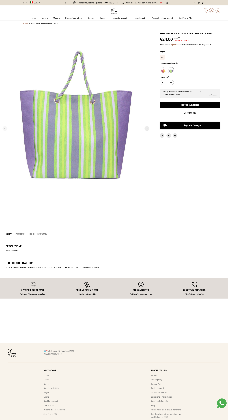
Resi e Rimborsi (157, 388)
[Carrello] (218, 10)
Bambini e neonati (119, 18)
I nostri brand (139, 18)
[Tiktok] (202, 2)
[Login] (211, 10)
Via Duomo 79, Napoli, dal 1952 (61, 351)
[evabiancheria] (114, 10)
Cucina (103, 18)
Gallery (9, 234)
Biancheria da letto (73, 18)
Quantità (164, 77)
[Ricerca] (205, 10)
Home (33, 18)
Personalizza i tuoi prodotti (162, 18)
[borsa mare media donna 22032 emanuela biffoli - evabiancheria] (76, 128)
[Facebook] (195, 2)
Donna (44, 18)
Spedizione (175, 44)
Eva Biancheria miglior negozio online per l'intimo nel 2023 (166, 415)
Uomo (56, 18)
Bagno (90, 18)
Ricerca (154, 375)
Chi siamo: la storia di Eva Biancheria (166, 410)
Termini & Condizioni (159, 392)
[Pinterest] (175, 135)
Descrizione (20, 234)
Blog (153, 405)
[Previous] (5, 128)
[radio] (162, 57)
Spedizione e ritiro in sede (161, 397)
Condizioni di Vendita (159, 401)
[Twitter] (168, 135)
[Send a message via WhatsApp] (222, 403)
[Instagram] (198, 2)
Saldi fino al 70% (185, 18)
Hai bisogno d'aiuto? (38, 234)
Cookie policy (156, 379)
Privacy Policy (156, 384)
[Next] (147, 128)
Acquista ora (190, 113)
